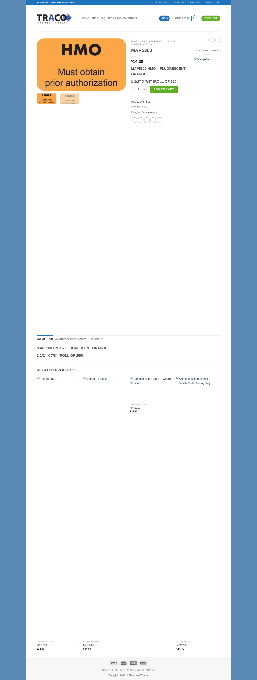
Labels (170, 41)
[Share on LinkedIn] (159, 120)
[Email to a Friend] (147, 120)
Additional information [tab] (71, 338)
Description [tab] (45, 338)
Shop (94, 18)
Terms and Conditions (122, 18)
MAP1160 (135, 407)
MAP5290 (42, 645)
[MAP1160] (151, 389)
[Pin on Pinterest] (153, 120)
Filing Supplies (152, 41)
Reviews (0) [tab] (96, 338)
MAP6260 (88, 645)
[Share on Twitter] (141, 120)
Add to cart (164, 89)
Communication (141, 44)
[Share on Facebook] (134, 120)
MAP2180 (181, 645)
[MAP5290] (58, 508)
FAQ (103, 18)
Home (85, 18)
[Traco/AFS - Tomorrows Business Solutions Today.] (54, 18)
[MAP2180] (198, 508)
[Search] (78, 18)
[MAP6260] (104, 508)
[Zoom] (41, 86)
